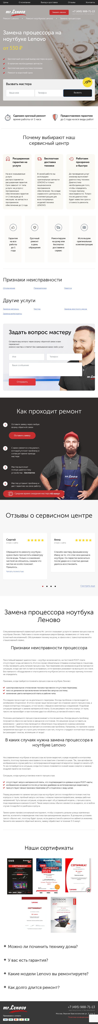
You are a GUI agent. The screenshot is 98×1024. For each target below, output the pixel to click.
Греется (68, 288)
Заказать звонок (59, 12)
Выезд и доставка (49, 3)
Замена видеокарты (12, 314)
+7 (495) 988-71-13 (83, 11)
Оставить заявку (22, 435)
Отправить (22, 382)
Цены (5, 3)
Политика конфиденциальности (81, 1017)
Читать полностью (15, 572)
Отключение (9, 288)
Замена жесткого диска (75, 309)
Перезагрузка (40, 288)
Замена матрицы (11, 309)
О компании (24, 3)
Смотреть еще (87, 586)
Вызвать (78, 93)
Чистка (37, 309)
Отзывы (71, 3)
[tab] (49, 951)
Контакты (90, 3)
